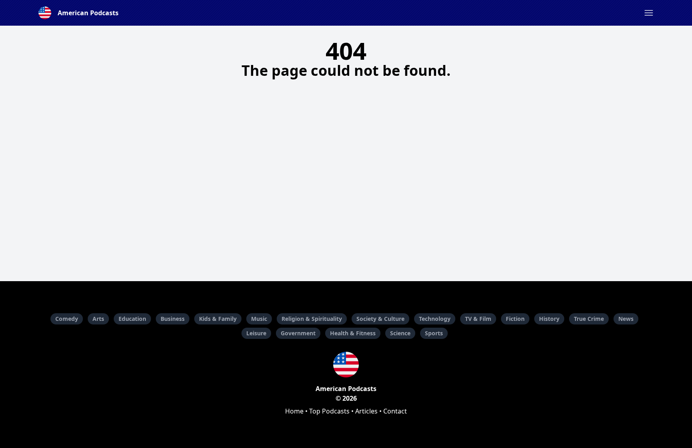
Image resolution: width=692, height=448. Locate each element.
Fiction (515, 318)
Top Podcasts (329, 411)
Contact (395, 411)
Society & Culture (380, 318)
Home (294, 411)
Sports (434, 333)
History (549, 318)
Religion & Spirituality (312, 318)
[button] (649, 13)
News (626, 318)
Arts (98, 318)
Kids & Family (218, 318)
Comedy (66, 318)
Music (259, 318)
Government (298, 333)
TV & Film (478, 318)
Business (173, 318)
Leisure (256, 333)
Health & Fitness (353, 333)
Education (132, 318)
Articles (366, 411)
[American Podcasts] (346, 364)
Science (400, 333)
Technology (435, 318)
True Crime (589, 318)
